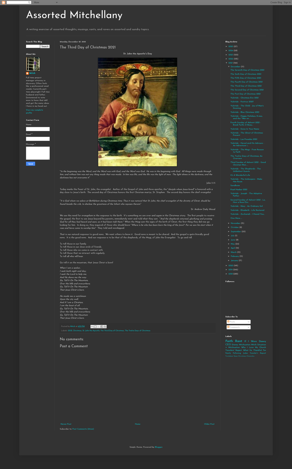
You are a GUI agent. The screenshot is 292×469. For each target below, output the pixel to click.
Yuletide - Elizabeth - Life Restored (247, 210)
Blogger (158, 447)
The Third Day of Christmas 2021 (246, 86)
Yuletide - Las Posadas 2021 (243, 139)
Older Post (209, 424)
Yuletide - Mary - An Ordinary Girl (246, 206)
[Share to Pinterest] (105, 326)
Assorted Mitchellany (74, 15)
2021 (70, 331)
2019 (230, 270)
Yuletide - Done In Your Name (244, 129)
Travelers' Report (233, 350)
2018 (230, 274)
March (234, 252)
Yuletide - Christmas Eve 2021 (244, 98)
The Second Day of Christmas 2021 (247, 90)
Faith (229, 341)
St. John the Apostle (91, 331)
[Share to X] (98, 326)
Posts (232, 322)
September (236, 232)
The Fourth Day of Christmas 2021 (246, 82)
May (233, 244)
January (235, 261)
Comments (234, 327)
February (235, 256)
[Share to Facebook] (101, 326)
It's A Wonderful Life (240, 175)
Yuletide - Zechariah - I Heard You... (247, 214)
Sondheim (235, 186)
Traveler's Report (258, 353)
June (233, 240)
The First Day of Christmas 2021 (245, 94)
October (235, 227)
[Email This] (92, 326)
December (236, 67)
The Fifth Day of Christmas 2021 (245, 78)
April (233, 248)
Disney (235, 345)
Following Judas (240, 353)
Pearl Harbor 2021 (238, 190)
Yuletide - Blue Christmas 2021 (244, 112)
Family (228, 353)
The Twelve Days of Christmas (137, 331)
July (233, 236)
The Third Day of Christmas (112, 331)
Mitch (32, 73)
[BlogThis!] (95, 326)
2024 (231, 51)
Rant (238, 341)
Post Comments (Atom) (83, 429)
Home (137, 424)
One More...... (236, 218)
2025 (231, 47)
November (236, 223)
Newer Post (66, 424)
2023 (231, 55)
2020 (231, 266)
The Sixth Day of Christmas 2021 (245, 74)
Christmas (77, 331)
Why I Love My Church (253, 347)
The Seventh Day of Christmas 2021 (247, 70)
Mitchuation (244, 345)
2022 (231, 59)
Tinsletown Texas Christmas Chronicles (239, 356)
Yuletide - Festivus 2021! (241, 102)
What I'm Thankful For (254, 350)
